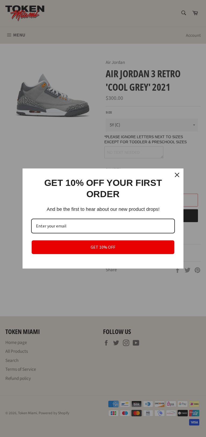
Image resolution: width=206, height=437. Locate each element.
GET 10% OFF (103, 247)
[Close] (177, 174)
